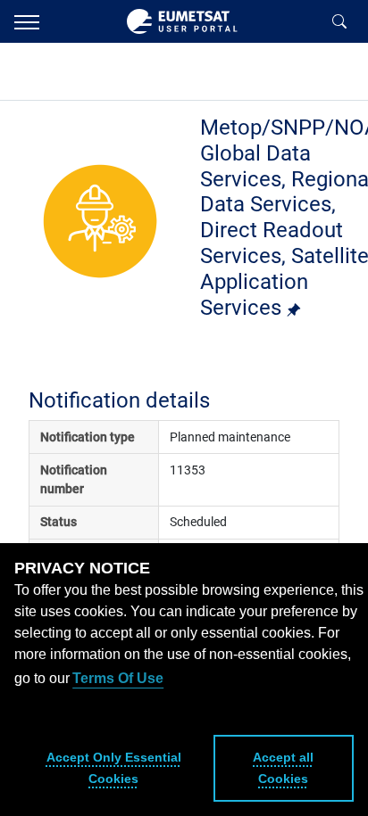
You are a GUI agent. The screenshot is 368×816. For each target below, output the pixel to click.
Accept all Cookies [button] (283, 768)
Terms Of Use (117, 678)
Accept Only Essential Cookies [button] (113, 768)
